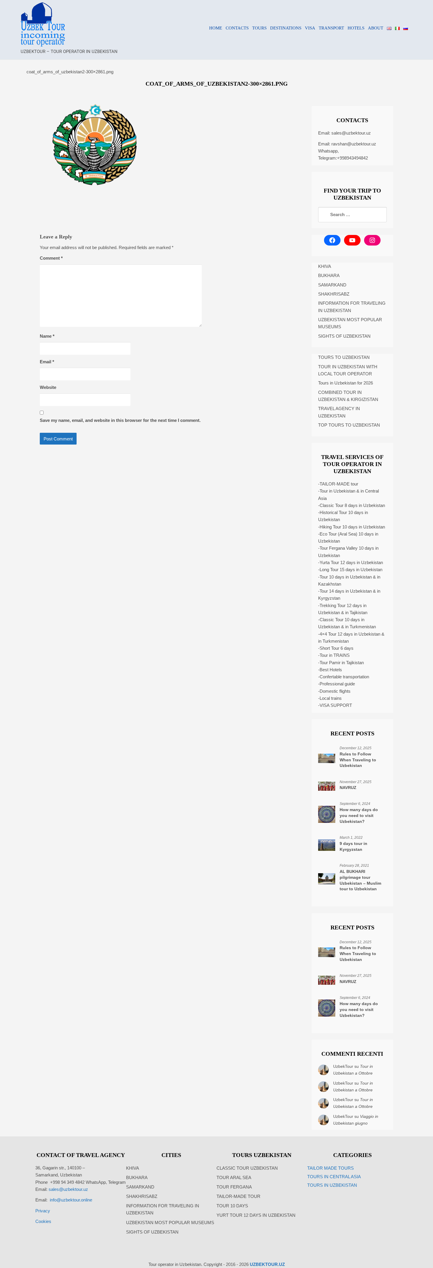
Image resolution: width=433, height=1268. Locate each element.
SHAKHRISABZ (333, 293)
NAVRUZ (348, 787)
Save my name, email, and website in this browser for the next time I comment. (120, 420)
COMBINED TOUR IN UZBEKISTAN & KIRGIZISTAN (348, 396)
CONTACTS (237, 28)
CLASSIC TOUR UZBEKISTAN (247, 1168)
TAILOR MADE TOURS (330, 1168)
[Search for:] (352, 214)
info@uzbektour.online (71, 1199)
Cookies (43, 1221)
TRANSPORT (331, 28)
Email (47, 361)
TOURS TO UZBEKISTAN (344, 357)
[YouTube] (352, 240)
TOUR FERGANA (234, 1186)
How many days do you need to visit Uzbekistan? (359, 815)
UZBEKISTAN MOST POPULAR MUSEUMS (350, 323)
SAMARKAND (332, 284)
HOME (215, 28)
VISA (310, 28)
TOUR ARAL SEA (233, 1177)
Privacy (42, 1210)
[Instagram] (372, 240)
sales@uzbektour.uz (351, 132)
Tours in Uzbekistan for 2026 (345, 382)
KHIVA (324, 266)
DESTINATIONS (285, 28)
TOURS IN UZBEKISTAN (332, 1185)
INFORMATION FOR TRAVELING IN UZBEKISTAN (352, 307)
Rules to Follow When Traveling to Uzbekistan (358, 760)
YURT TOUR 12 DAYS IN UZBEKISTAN (255, 1215)
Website (48, 387)
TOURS (259, 28)
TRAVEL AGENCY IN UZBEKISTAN (339, 412)
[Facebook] (332, 240)
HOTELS (356, 28)
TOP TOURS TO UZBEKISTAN (349, 424)
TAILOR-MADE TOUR (238, 1196)
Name (47, 336)
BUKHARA (329, 275)
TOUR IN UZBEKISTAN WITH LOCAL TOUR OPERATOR (347, 370)
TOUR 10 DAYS (232, 1205)
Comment (51, 258)
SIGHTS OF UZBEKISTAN (344, 336)
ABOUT (375, 28)
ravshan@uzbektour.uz (353, 143)
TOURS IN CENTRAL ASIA (334, 1176)
